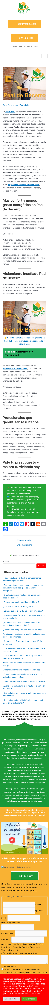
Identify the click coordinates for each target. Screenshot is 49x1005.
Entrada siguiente (24, 545)
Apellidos (39, 911)
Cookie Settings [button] (12, 999)
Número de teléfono (10, 923)
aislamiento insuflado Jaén (15, 369)
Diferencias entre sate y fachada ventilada (21, 670)
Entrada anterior (24, 540)
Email (4, 918)
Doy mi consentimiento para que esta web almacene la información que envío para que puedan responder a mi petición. (24, 972)
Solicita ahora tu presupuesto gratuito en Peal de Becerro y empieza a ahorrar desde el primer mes (24, 341)
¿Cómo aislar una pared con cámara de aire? (22, 630)
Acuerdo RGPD (8, 966)
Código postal (8, 933)
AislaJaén (10, 112)
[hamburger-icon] (45, 56)
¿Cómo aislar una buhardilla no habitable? (21, 602)
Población (6, 939)
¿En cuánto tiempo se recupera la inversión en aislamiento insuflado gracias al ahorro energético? (23, 588)
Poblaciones (13, 105)
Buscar (6, 562)
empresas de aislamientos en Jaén (23, 185)
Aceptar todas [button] (29, 999)
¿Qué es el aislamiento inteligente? (18, 606)
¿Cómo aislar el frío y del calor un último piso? (23, 611)
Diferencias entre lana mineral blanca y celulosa (24, 681)
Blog (5, 105)
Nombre (38, 904)
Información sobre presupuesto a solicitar (20, 953)
